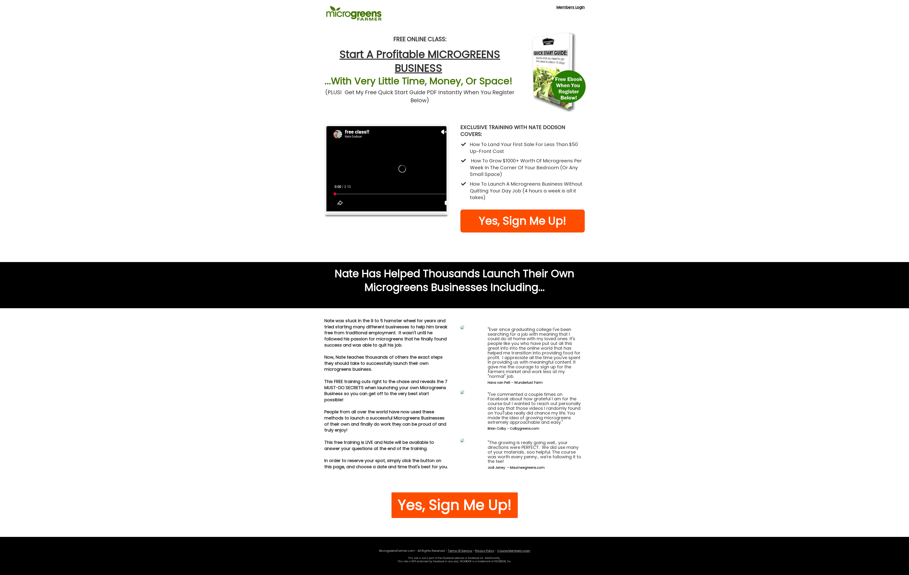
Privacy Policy (484, 551)
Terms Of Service (460, 551)
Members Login (570, 7)
